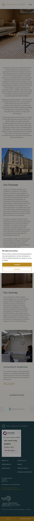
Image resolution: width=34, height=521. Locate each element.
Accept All (17, 264)
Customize (17, 269)
